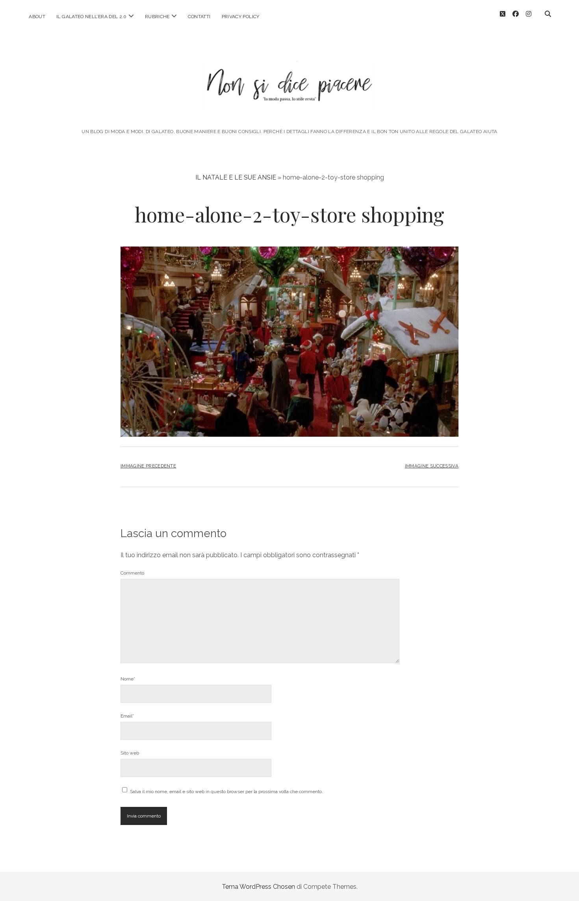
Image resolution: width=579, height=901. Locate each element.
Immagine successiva (431, 466)
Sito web (130, 753)
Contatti (199, 16)
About (37, 16)
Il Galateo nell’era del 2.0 (91, 16)
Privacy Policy (241, 16)
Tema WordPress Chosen (258, 886)
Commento (132, 573)
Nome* (128, 679)
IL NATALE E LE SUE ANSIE (235, 177)
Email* (127, 716)
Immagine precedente (148, 466)
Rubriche (157, 16)
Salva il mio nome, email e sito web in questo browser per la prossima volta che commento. (226, 791)
